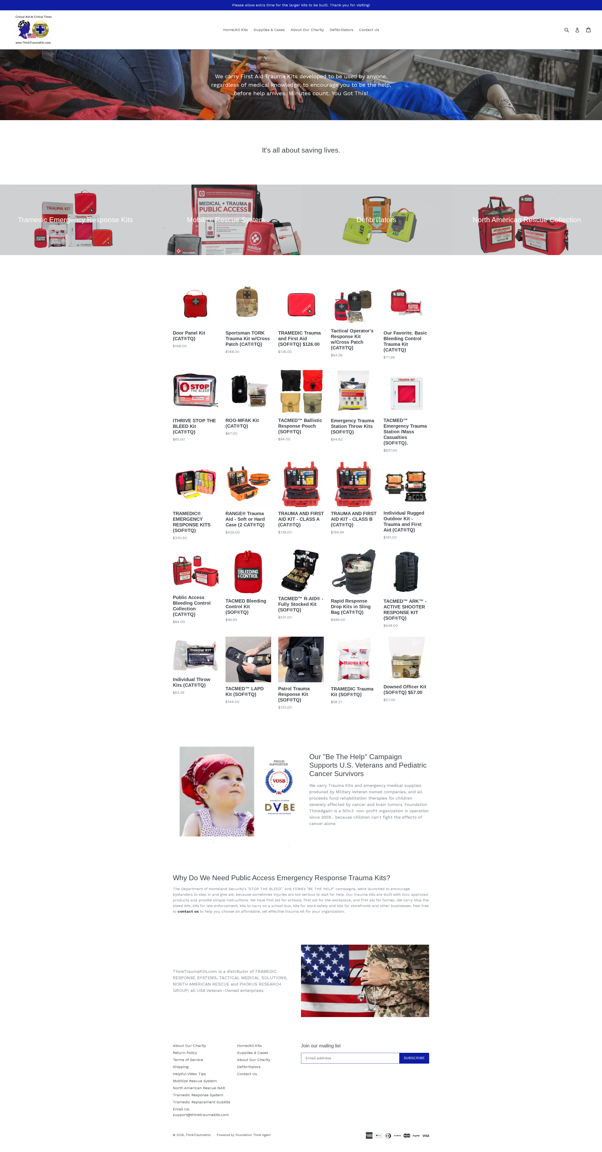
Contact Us (369, 30)
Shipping (181, 1067)
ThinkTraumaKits (198, 1135)
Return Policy (185, 1052)
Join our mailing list (321, 1045)
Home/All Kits (235, 30)
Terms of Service (188, 1059)
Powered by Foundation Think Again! (244, 1135)
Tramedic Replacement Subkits (201, 1102)
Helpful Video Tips (189, 1074)
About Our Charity (307, 30)
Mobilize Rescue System (195, 1081)
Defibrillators (341, 30)
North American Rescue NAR (199, 1088)
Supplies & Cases (269, 30)
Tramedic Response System (198, 1095)
